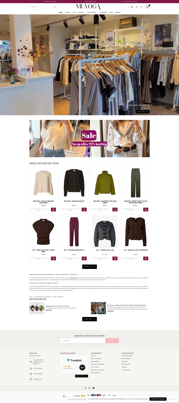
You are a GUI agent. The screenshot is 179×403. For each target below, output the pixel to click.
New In (67, 12)
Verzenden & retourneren (98, 370)
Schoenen (103, 12)
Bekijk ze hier (80, 376)
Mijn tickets (125, 361)
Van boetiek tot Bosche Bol (57, 306)
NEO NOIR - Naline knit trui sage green (104, 202)
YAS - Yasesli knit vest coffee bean (43, 250)
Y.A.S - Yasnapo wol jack (105, 250)
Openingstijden (95, 361)
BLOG (111, 12)
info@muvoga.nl (37, 379)
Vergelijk (124, 367)
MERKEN (117, 12)
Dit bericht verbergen (158, 399)
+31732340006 (37, 368)
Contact (93, 356)
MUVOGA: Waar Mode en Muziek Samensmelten (126, 305)
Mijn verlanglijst (126, 364)
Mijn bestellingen (126, 358)
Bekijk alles (88, 267)
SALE (74, 12)
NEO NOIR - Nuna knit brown (74, 201)
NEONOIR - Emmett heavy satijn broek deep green (135, 202)
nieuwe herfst (74, 278)
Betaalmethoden (95, 373)
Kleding (81, 12)
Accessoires (91, 12)
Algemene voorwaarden (97, 364)
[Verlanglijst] (141, 7)
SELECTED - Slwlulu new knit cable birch (43, 202)
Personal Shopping (96, 358)
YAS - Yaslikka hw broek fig (74, 250)
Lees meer (49, 310)
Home (61, 12)
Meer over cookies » (171, 399)
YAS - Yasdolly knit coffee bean (136, 250)
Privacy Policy (95, 367)
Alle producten (126, 370)
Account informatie (127, 356)
